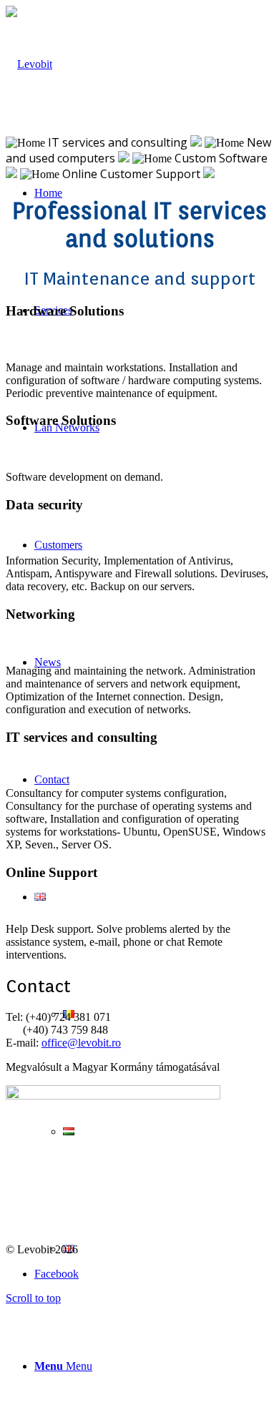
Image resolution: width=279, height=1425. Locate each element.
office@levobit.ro (81, 1043)
